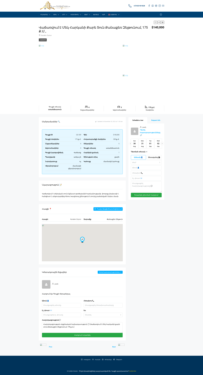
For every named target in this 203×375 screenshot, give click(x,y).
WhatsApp (108, 359)
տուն (55, 14)
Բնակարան (44, 14)
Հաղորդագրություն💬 (51, 320)
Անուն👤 (45, 301)
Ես (85, 310)
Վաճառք (43, 40)
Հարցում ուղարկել (82, 335)
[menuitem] (161, 14)
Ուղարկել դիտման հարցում (146, 195)
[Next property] (121, 347)
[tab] (137, 120)
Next (114, 347)
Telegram (119, 359)
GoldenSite (132, 371)
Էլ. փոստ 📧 (47, 310)
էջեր (86, 14)
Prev (50, 347)
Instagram (87, 359)
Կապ (103, 14)
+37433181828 (139, 6)
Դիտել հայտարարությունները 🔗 (110, 272)
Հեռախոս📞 (89, 301)
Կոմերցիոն (74, 14)
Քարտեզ (96, 14)
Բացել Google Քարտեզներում (109, 209)
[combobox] (103, 315)
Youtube (97, 359)
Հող (63, 14)
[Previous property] (43, 347)
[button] (155, 22)
